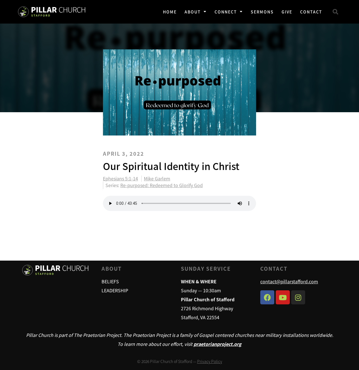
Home (170, 12)
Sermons (262, 12)
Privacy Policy (209, 361)
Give (287, 12)
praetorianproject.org (217, 344)
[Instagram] (298, 297)
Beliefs (110, 281)
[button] (335, 11)
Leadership (115, 290)
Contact (311, 12)
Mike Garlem (157, 179)
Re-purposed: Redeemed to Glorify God (161, 185)
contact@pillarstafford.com (289, 281)
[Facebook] (267, 297)
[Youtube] (283, 297)
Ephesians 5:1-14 (120, 179)
